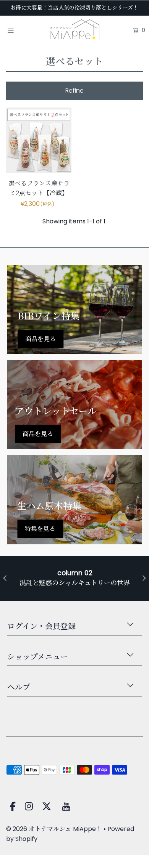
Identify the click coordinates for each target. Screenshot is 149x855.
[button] (74, 91)
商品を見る (40, 338)
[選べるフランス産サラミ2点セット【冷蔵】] (39, 140)
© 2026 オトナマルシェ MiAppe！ (54, 829)
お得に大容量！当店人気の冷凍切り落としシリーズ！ (74, 7)
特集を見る (40, 529)
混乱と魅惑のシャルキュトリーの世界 (74, 582)
